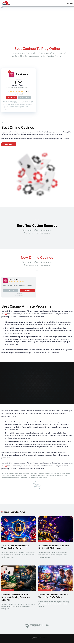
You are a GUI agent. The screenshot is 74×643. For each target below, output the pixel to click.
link (6, 314)
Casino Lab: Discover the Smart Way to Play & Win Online (53, 595)
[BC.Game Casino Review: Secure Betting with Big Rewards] (55, 529)
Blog (4, 540)
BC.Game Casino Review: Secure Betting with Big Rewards (53, 546)
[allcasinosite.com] (5, 2)
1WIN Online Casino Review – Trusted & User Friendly (15, 546)
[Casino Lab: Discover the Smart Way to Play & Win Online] (55, 578)
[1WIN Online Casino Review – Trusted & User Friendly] (18, 529)
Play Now (12, 97)
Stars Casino (22, 74)
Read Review (25, 97)
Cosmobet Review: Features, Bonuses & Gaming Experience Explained (15, 597)
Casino (10, 540)
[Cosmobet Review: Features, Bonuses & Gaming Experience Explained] (18, 578)
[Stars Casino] (11, 76)
